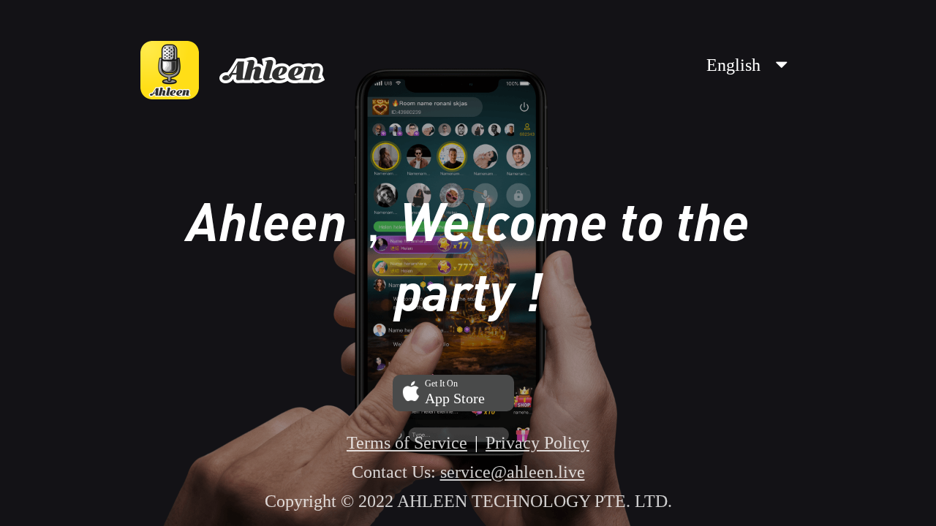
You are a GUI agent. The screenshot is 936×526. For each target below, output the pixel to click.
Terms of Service (407, 442)
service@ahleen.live (512, 471)
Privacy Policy (537, 442)
